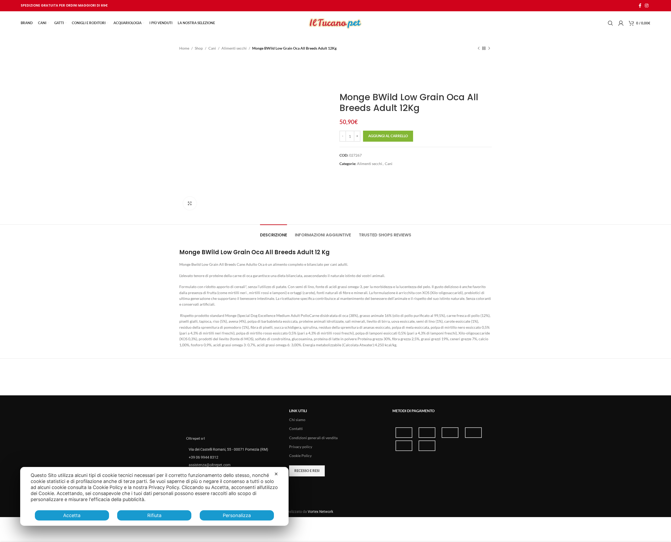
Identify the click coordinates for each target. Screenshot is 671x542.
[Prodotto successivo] (489, 48)
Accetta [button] (71, 515)
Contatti (296, 428)
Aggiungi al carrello (388, 136)
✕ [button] (276, 474)
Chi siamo (297, 419)
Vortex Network (320, 511)
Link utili (298, 410)
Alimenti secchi (234, 48)
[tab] (273, 232)
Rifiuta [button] (154, 515)
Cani (212, 48)
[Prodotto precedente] (478, 48)
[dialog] (154, 496)
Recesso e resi (307, 471)
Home (184, 48)
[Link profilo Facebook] (640, 5)
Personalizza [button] (237, 515)
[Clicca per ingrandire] (189, 203)
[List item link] (232, 457)
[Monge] (359, 73)
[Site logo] (335, 22)
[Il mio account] (621, 23)
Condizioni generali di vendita (313, 437)
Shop (199, 48)
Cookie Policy (300, 455)
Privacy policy (300, 446)
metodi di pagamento (413, 410)
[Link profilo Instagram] (646, 5)
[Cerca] (610, 23)
